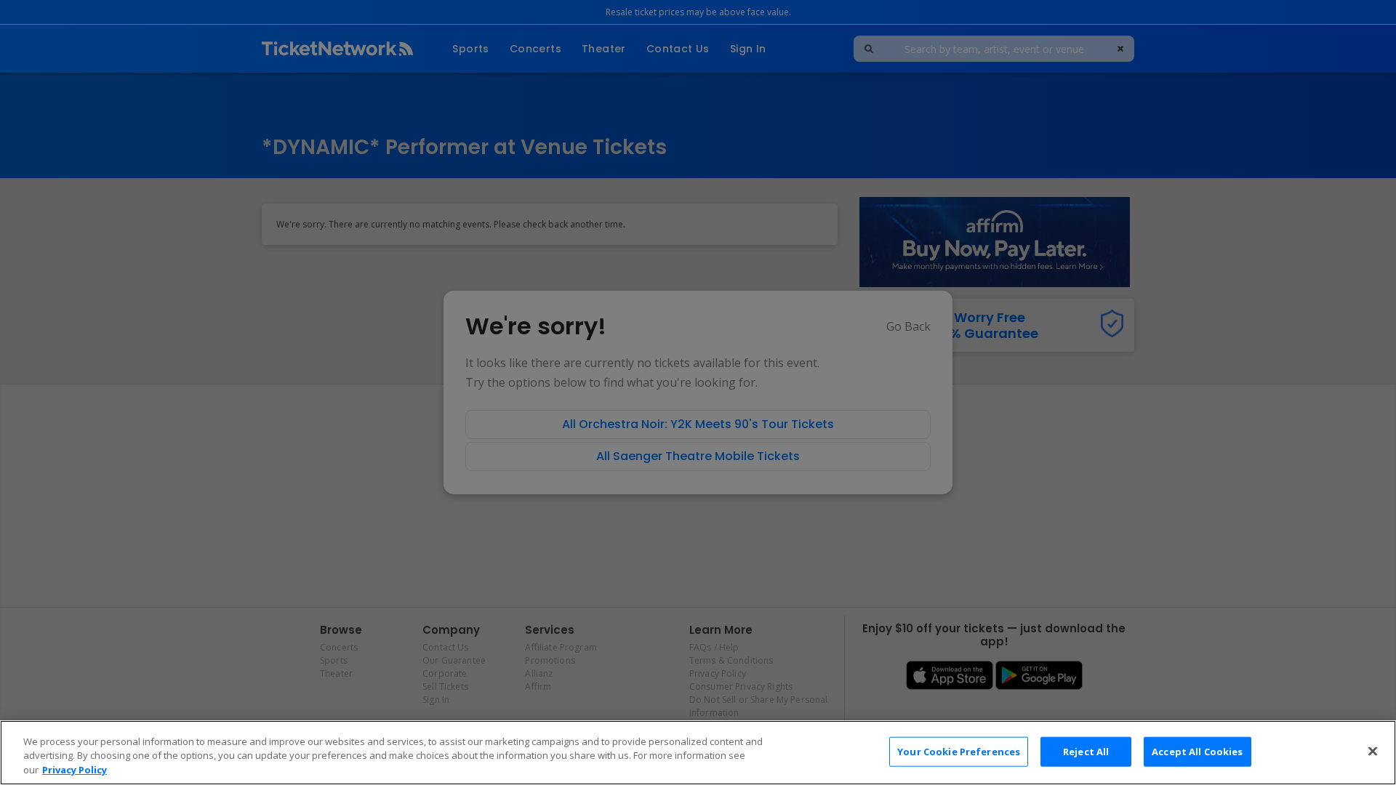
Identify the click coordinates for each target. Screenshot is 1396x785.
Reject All (1086, 750)
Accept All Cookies (1197, 750)
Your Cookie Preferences (958, 750)
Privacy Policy (74, 769)
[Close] (1373, 751)
